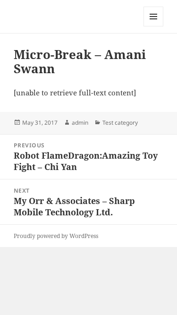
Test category (120, 123)
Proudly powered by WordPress (56, 236)
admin (80, 123)
